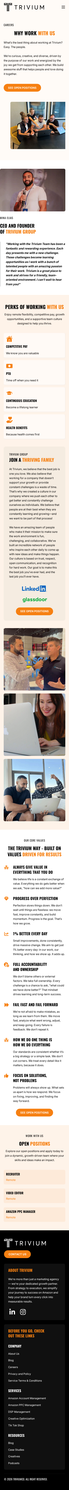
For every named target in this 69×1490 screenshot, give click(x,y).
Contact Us (17, 1254)
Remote (11, 1179)
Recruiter (13, 1174)
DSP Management (19, 1411)
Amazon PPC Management (24, 1405)
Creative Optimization (21, 1418)
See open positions (22, 87)
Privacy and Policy (19, 1373)
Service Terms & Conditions (25, 1380)
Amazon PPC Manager (20, 1211)
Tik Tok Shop (16, 1425)
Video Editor (14, 1192)
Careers (13, 1367)
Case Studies (16, 1449)
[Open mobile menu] (63, 7)
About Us (13, 1353)
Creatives (14, 1456)
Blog (11, 1360)
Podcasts (13, 1463)
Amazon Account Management (27, 1398)
